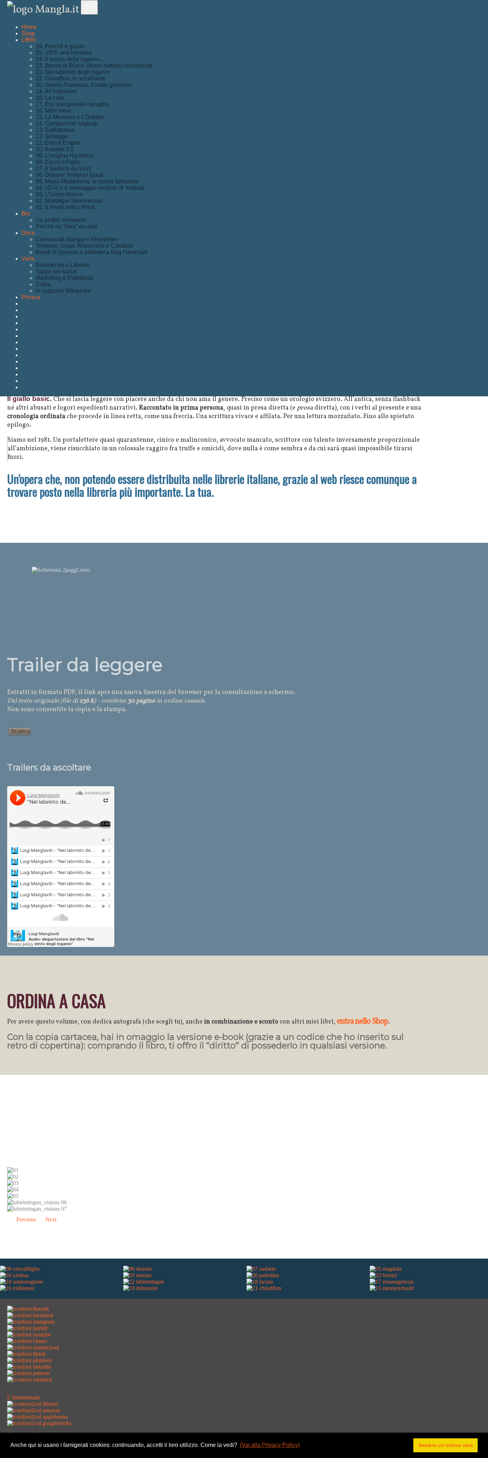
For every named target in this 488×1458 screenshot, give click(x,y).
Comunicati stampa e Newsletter (77, 239)
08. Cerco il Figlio (58, 162)
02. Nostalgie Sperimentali (69, 201)
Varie (28, 259)
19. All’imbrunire (56, 91)
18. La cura (50, 98)
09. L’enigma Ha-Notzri (65, 156)
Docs (28, 233)
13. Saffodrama (55, 130)
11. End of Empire (58, 143)
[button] (21, 1219)
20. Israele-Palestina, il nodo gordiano (84, 85)
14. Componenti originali (67, 123)
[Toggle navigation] (89, 7)
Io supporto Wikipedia (63, 291)
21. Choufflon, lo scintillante (71, 78)
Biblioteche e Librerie (63, 265)
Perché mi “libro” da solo (67, 226)
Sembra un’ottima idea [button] (445, 1445)
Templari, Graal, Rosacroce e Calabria (84, 246)
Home (29, 27)
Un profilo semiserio (61, 220)
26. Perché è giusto (60, 46)
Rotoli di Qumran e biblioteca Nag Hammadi (92, 252)
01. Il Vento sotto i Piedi (65, 207)
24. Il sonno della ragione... (70, 59)
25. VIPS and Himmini (64, 53)
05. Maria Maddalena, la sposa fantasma (87, 181)
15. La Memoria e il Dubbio (70, 117)
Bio (25, 213)
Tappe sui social (56, 271)
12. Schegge (52, 136)
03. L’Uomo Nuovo (59, 194)
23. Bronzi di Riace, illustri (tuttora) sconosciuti (94, 66)
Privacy (30, 297)
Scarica (20, 731)
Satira (43, 284)
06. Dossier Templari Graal (69, 175)
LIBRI (28, 40)
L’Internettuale (23, 1397)
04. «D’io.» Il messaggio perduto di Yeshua (90, 188)
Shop (28, 33)
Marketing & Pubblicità (64, 278)
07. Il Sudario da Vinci (63, 168)
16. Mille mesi (53, 111)
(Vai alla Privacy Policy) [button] (270, 1445)
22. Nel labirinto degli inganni (73, 72)
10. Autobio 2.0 (55, 149)
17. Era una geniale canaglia (72, 104)
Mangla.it (56, 9)
